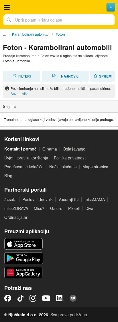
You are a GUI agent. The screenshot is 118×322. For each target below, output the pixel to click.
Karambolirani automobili (31, 34)
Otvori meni (7, 7)
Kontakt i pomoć (20, 149)
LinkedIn (60, 298)
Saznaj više (20, 93)
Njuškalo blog (73, 298)
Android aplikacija (23, 258)
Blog (8, 175)
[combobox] (59, 19)
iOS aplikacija (23, 244)
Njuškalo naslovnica (59, 7)
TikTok (20, 298)
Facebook (7, 298)
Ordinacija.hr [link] (15, 217)
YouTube (46, 298)
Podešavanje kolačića (24, 166)
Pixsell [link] (74, 208)
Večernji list (68, 199)
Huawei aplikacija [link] (23, 272)
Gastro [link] (56, 208)
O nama (49, 149)
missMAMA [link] (94, 199)
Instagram (33, 298)
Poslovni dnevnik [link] (37, 199)
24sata (10, 199)
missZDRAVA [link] (16, 208)
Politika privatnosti (70, 158)
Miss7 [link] (39, 208)
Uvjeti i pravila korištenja (26, 158)
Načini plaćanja (63, 166)
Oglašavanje (74, 149)
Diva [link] (89, 208)
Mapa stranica (95, 166)
